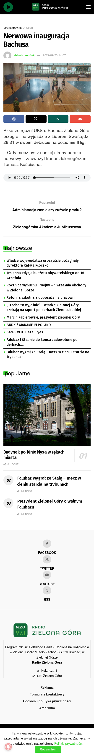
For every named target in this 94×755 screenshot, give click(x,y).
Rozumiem (48, 749)
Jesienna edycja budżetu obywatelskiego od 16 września (45, 275)
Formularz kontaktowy (47, 694)
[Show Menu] (88, 7)
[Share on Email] (80, 119)
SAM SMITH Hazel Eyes (25, 332)
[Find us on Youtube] (47, 575)
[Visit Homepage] (50, 6)
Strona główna (12, 27)
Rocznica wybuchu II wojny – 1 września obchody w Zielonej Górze (46, 287)
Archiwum (47, 708)
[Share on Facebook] (13, 119)
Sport (29, 27)
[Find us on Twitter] (47, 559)
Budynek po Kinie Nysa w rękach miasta (34, 454)
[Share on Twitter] (36, 119)
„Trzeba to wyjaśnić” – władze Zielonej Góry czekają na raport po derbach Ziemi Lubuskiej (44, 307)
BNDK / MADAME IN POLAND (29, 325)
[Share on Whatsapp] (58, 119)
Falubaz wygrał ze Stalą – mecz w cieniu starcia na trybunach (48, 354)
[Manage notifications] (8, 746)
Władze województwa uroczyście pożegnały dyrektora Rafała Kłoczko (43, 263)
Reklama (47, 687)
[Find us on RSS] (47, 590)
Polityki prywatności (68, 743)
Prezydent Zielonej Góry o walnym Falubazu (49, 504)
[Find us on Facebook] (47, 544)
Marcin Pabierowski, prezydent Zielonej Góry (43, 317)
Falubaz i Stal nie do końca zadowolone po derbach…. (42, 342)
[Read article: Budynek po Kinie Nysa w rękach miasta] (47, 415)
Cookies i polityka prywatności (47, 701)
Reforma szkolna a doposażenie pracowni (41, 298)
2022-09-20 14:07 (54, 55)
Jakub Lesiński (24, 55)
